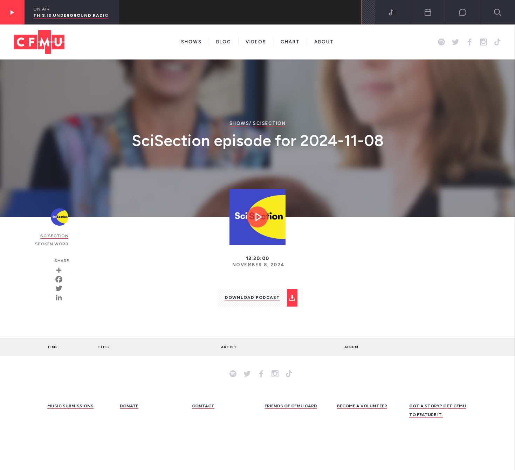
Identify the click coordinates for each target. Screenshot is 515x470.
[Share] (61, 270)
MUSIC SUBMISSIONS (70, 406)
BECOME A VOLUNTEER (362, 406)
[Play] (12, 12)
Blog (223, 42)
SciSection (269, 123)
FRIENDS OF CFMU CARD (291, 406)
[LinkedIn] (61, 297)
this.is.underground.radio (71, 15)
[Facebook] (61, 279)
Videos (256, 42)
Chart (290, 42)
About (324, 42)
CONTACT (203, 406)
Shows (191, 42)
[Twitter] (61, 288)
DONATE (129, 406)
